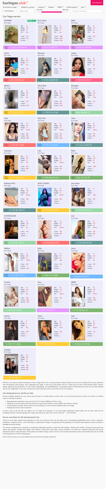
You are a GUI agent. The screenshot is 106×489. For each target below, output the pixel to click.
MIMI (73, 282)
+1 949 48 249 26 (50, 177)
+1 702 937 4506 (16, 145)
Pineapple (75, 86)
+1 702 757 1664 (13, 344)
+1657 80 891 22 (16, 80)
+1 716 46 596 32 (17, 210)
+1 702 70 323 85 (47, 344)
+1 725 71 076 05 (50, 145)
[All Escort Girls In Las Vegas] (15, 2)
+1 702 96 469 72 (13, 377)
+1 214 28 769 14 (84, 210)
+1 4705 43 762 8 (13, 310)
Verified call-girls (72, 7)
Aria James (75, 183)
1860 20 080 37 (83, 112)
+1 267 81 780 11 (17, 242)
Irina (39, 282)
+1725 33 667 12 (50, 47)
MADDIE (8, 20)
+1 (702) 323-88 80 (81, 344)
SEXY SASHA (43, 183)
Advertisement (97, 3)
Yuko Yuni (42, 118)
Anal (83, 7)
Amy (6, 118)
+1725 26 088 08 (50, 80)
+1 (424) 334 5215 (80, 276)
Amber (73, 53)
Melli (73, 20)
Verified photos (9, 11)
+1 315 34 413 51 (47, 310)
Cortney (7, 282)
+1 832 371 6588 (50, 275)
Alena (40, 316)
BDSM (61, 7)
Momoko (41, 53)
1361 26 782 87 (83, 177)
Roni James (42, 20)
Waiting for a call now (28, 7)
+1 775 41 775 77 (17, 275)
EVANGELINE (10, 216)
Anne (73, 118)
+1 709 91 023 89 (50, 112)
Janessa (7, 316)
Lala (39, 151)
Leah (39, 216)
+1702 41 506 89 (83, 47)
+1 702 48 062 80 (84, 242)
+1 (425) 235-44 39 (17, 47)
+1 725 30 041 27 (80, 310)
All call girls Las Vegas (11, 7)
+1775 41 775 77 (16, 112)
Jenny (73, 248)
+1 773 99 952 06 (50, 210)
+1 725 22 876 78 (84, 145)
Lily (72, 216)
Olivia (6, 53)
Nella (40, 248)
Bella (73, 151)
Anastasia (7, 151)
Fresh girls (42, 7)
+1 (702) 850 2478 (50, 242)
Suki (73, 316)
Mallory (7, 86)
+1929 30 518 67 (83, 80)
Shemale (51, 7)
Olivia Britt (42, 86)
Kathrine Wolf (9, 183)
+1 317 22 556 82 (17, 177)
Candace (7, 350)
